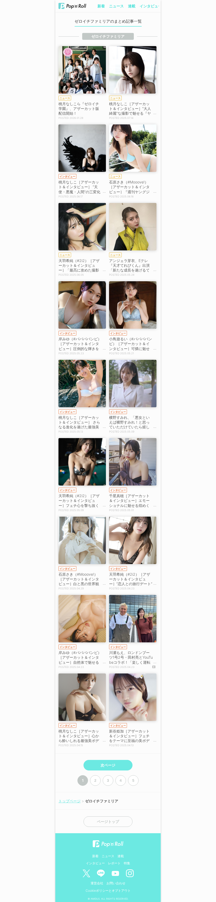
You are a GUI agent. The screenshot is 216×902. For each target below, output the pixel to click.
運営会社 (97, 883)
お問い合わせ (115, 883)
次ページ (108, 765)
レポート (114, 863)
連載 (131, 6)
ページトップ (108, 821)
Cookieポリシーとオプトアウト (108, 891)
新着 (101, 6)
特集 (127, 863)
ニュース (116, 6)
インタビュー (151, 6)
